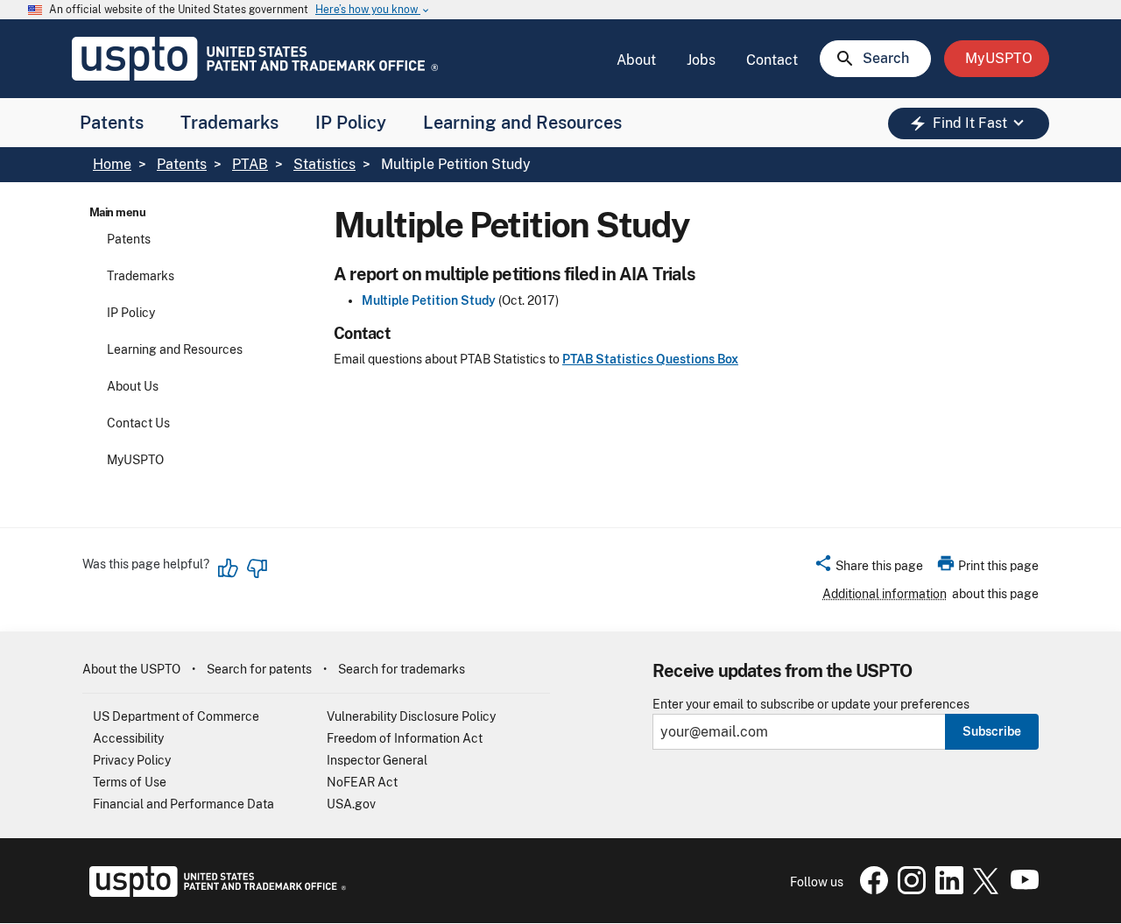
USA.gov (351, 804)
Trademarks (229, 122)
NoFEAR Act (362, 782)
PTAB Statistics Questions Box (650, 359)
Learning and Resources (522, 122)
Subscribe (991, 731)
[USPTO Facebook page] (870, 890)
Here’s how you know (373, 10)
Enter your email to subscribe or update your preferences (810, 704)
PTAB (250, 164)
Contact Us (138, 423)
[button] (868, 568)
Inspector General (377, 760)
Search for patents (259, 669)
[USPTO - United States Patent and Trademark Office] (214, 892)
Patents (112, 122)
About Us (133, 386)
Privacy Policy (132, 760)
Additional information (884, 594)
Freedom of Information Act (405, 738)
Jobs (701, 60)
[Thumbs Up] (228, 568)
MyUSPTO (135, 460)
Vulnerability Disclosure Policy (411, 716)
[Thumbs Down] (256, 568)
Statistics (324, 164)
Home (112, 164)
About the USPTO (131, 669)
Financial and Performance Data (183, 804)
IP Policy (350, 122)
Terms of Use (129, 782)
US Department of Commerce (176, 716)
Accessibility (128, 738)
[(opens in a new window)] (908, 890)
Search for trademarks (401, 669)
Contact (772, 60)
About (636, 60)
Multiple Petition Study (429, 300)
